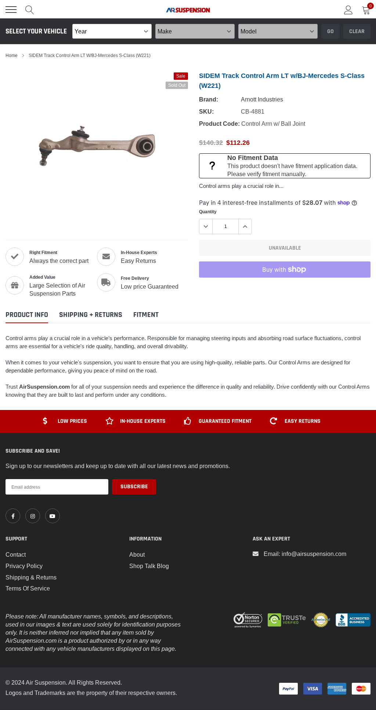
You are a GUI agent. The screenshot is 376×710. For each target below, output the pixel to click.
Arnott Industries (262, 99)
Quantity (208, 211)
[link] (13, 516)
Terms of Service (28, 588)
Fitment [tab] (146, 315)
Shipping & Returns (31, 577)
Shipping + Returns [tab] (90, 315)
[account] (348, 9)
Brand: (208, 99)
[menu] (11, 9)
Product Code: (219, 123)
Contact (16, 554)
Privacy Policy (24, 566)
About (137, 554)
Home (12, 55)
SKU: (206, 111)
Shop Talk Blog (149, 566)
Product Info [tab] (27, 315)
